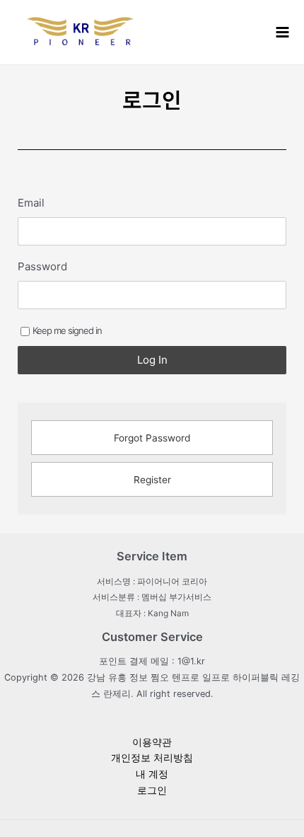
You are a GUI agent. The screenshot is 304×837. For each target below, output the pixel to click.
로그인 (152, 790)
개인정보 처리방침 (152, 757)
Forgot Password (152, 438)
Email (31, 202)
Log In (152, 359)
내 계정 (152, 774)
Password (42, 266)
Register (152, 479)
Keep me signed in (67, 330)
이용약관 (152, 742)
